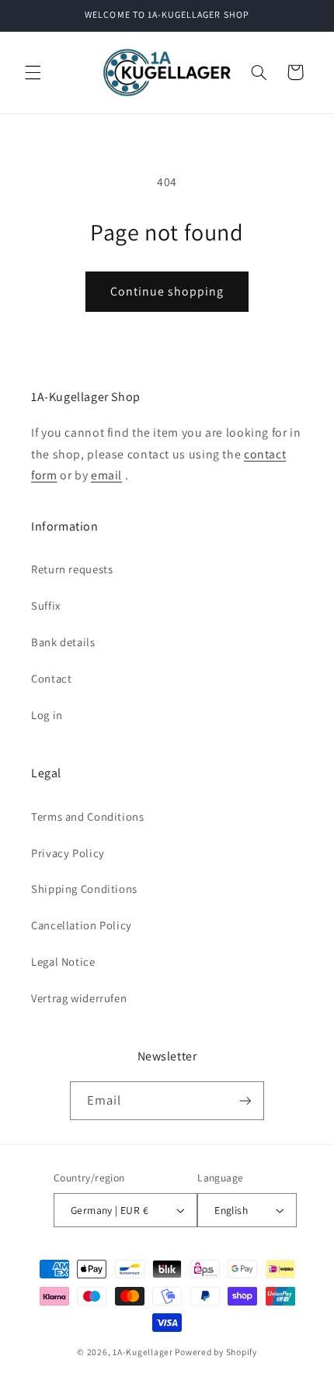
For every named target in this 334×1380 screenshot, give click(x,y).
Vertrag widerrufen (79, 998)
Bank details (63, 642)
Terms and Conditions (87, 816)
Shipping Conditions (84, 888)
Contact (51, 678)
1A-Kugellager (143, 1352)
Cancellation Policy (81, 925)
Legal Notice (63, 961)
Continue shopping (167, 291)
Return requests (72, 569)
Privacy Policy (68, 853)
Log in (47, 714)
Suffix (46, 605)
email (106, 475)
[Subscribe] (245, 1100)
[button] (32, 72)
